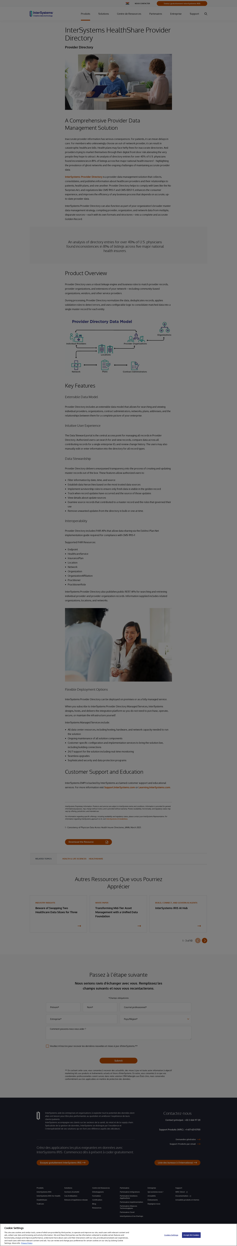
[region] (118, 1235)
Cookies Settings (171, 1235)
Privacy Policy (26, 1243)
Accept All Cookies (191, 1235)
